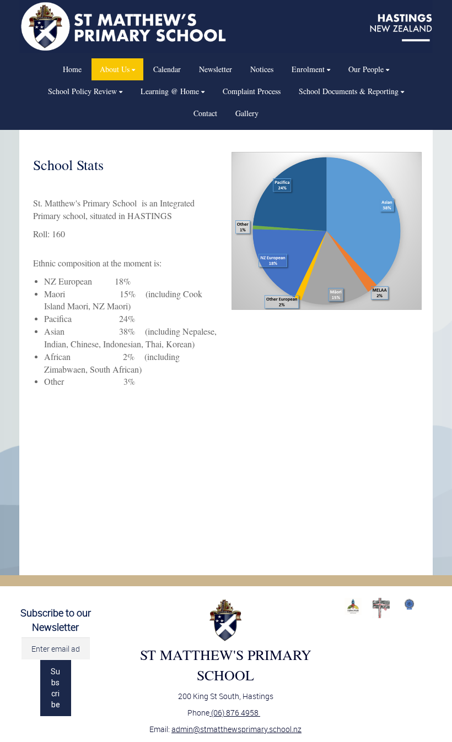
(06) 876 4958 (234, 712)
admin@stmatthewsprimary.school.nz (236, 729)
